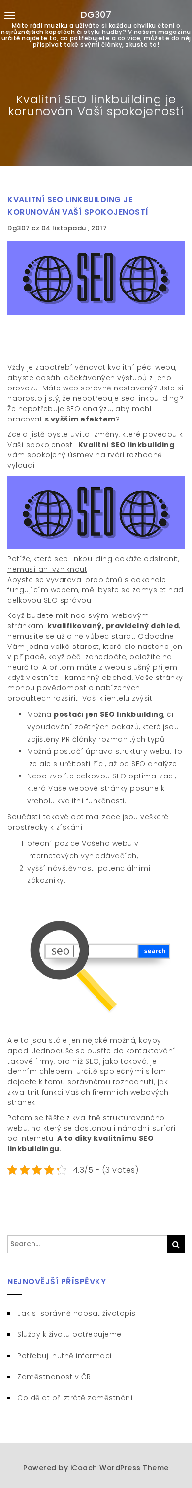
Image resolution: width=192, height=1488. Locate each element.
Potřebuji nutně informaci (64, 1355)
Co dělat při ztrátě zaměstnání (75, 1398)
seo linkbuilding (150, 398)
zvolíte (60, 776)
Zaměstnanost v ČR (54, 1377)
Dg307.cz (24, 228)
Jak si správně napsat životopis (76, 1313)
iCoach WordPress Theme (119, 1468)
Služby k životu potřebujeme (69, 1334)
